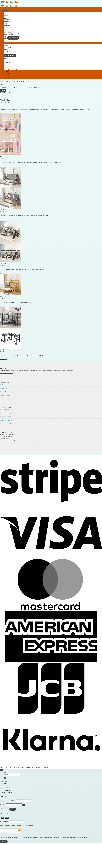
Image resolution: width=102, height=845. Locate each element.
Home (5, 8)
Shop (5, 10)
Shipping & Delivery (6, 413)
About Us (6, 71)
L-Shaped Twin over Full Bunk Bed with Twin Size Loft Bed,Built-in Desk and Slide (22, 269)
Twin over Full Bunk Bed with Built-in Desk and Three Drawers (16, 302)
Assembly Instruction (6, 416)
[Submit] (5, 778)
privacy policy (87, 837)
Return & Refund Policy (7, 420)
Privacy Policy (5, 391)
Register (3, 841)
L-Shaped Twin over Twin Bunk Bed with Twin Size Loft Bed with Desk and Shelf (21, 355)
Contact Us (7, 73)
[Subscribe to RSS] (11, 373)
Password (3, 804)
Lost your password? (5, 813)
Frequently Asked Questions (8, 423)
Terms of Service (6, 395)
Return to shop (13, 37)
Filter (3, 90)
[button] (8, 78)
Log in (12, 809)
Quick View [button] (3, 156)
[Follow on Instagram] (4, 373)
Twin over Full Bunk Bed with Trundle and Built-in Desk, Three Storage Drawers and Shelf (24, 215)
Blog (5, 43)
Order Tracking (5, 409)
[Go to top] (1, 770)
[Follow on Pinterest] (9, 373)
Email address (4, 821)
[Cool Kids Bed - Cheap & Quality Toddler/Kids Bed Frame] (9, 4)
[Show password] (23, 805)
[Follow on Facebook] (1, 373)
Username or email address (7, 800)
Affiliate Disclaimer (6, 399)
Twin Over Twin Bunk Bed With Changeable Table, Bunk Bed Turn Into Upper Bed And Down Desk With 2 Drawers (30, 162)
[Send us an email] (6, 373)
